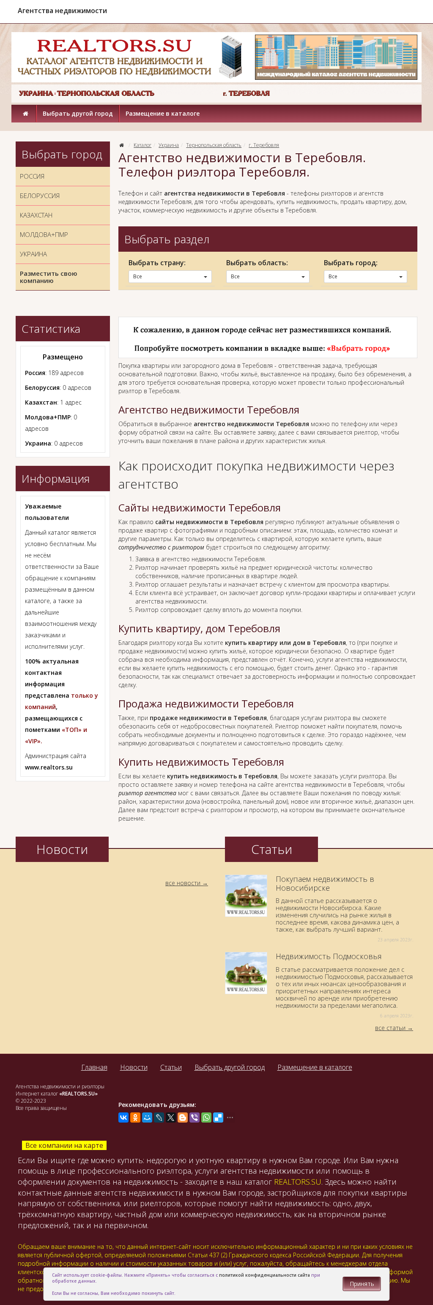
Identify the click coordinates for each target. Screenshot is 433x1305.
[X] (171, 1117)
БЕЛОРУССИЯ (40, 195)
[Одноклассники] (135, 1117)
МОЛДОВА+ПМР (44, 234)
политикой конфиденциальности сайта (264, 1275)
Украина (169, 145)
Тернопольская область (213, 145)
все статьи (390, 1028)
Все (137, 276)
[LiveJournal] (159, 1117)
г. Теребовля (264, 145)
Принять (362, 1284)
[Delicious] (218, 1117)
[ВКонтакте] (123, 1117)
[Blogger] (183, 1117)
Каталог (142, 145)
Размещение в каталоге (163, 113)
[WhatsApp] (206, 1117)
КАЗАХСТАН (36, 215)
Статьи (171, 1067)
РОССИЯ (32, 176)
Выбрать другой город (78, 113)
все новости (182, 883)
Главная (94, 1067)
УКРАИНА (33, 254)
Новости (134, 1067)
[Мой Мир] (147, 1117)
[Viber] (194, 1117)
